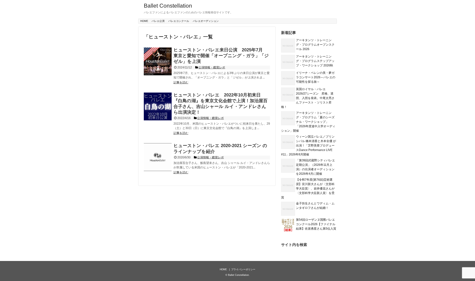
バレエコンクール (178, 20)
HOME (144, 20)
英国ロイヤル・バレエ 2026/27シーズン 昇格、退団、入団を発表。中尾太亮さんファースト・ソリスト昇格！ (308, 98)
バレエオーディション (206, 20)
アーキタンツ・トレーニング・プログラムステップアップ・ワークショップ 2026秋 (315, 61)
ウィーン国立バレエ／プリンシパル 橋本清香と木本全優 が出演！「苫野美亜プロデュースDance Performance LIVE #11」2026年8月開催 (308, 145)
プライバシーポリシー (243, 269)
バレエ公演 (158, 20)
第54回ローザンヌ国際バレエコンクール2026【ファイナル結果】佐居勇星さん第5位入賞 (316, 224)
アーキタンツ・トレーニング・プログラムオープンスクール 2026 (315, 45)
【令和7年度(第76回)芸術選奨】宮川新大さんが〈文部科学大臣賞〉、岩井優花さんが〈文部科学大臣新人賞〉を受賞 (308, 188)
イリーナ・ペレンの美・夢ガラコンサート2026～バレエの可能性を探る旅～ (315, 77)
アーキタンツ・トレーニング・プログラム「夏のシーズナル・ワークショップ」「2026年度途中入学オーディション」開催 (308, 121)
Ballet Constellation (168, 6)
